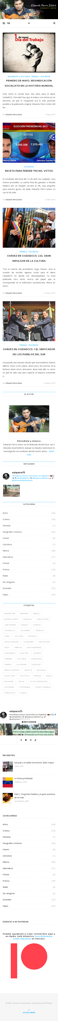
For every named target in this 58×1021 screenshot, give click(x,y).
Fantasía (6, 525)
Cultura (19, 636)
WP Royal (48, 1003)
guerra (37, 653)
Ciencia (37, 625)
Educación (44, 642)
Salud (21, 681)
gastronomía (34, 647)
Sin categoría (9, 582)
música (28, 670)
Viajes (5, 594)
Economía (29, 642)
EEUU (7, 647)
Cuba (7, 636)
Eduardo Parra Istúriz (14, 114)
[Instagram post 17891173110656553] (11, 496)
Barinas (24, 613)
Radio (5, 575)
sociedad (9, 687)
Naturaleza (8, 557)
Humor (6, 538)
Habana (8, 659)
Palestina (10, 676)
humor (8, 664)
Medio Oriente (12, 670)
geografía (10, 653)
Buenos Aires (11, 619)
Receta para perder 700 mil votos (29, 171)
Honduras (36, 659)
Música (6, 550)
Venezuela (10, 693)
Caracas (27, 619)
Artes (5, 513)
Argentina (10, 613)
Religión (9, 681)
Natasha (41, 670)
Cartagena (10, 625)
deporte (32, 636)
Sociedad (45, 76)
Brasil (36, 613)
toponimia (24, 687)
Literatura (7, 544)
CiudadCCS (10, 630)
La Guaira (22, 664)
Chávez (24, 625)
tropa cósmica (43, 687)
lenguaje (36, 664)
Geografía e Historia (19, 76)
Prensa (35, 76)
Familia (18, 647)
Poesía (6, 563)
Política (24, 676)
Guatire (24, 653)
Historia (21, 659)
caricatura (43, 619)
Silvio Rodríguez (39, 681)
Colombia (25, 630)
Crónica (6, 519)
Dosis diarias (12, 642)
